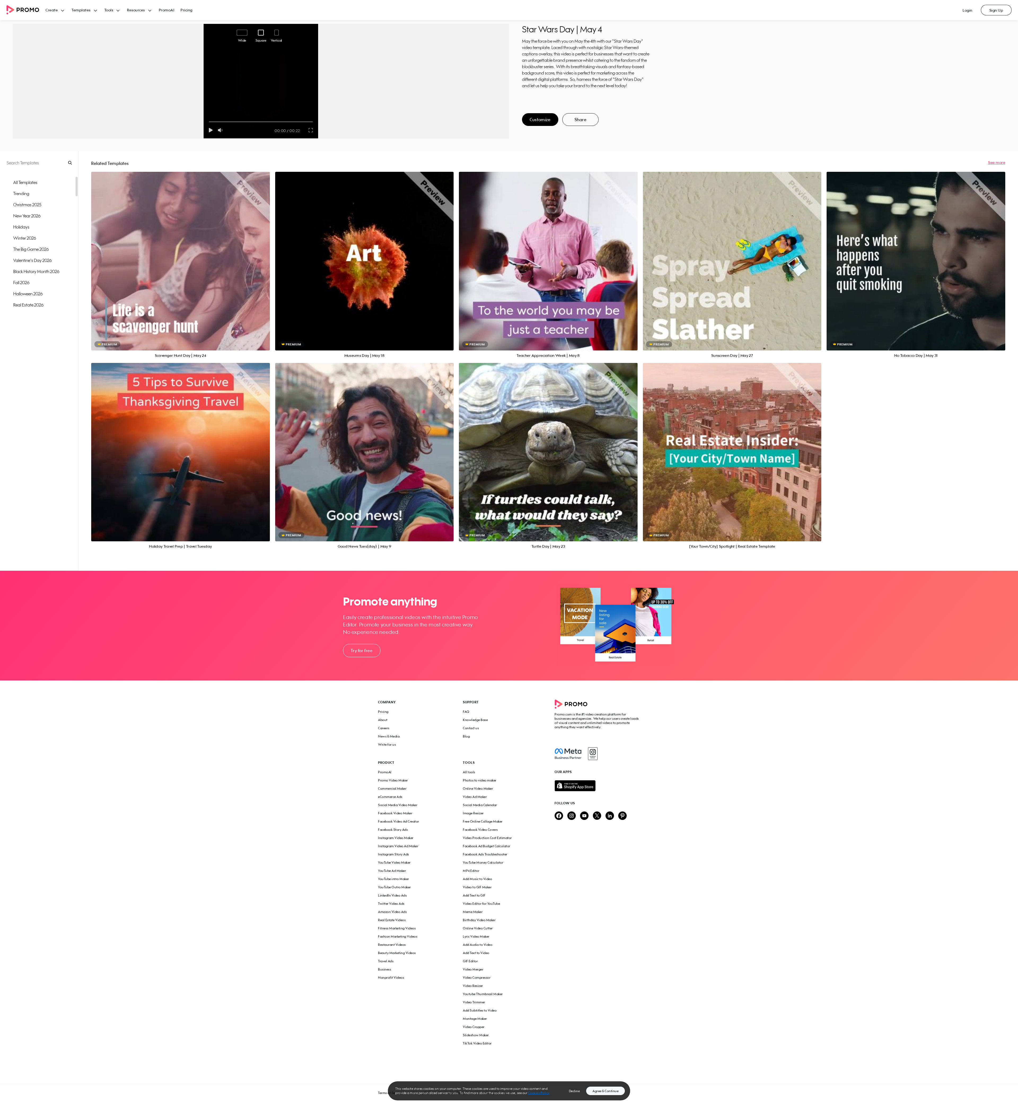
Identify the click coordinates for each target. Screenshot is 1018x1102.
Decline (574, 1091)
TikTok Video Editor (477, 1043)
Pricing (186, 10)
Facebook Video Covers (480, 830)
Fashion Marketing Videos (397, 936)
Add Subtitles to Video (480, 1010)
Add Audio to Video (477, 945)
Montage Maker (475, 1019)
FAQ (466, 712)
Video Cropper (474, 1027)
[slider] (209, 122)
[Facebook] (568, 753)
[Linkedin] (609, 816)
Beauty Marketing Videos (397, 953)
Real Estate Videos (392, 920)
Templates (81, 10)
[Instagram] (593, 753)
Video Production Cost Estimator (487, 838)
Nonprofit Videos (391, 978)
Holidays (21, 227)
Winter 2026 (24, 238)
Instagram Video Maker (396, 838)
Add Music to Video (477, 879)
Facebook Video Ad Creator (398, 821)
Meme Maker (472, 912)
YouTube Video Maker (394, 862)
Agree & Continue (605, 1091)
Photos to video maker (480, 780)
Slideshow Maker (476, 1035)
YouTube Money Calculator (483, 862)
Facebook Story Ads (393, 830)
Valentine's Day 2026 (32, 260)
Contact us (471, 728)
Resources (136, 10)
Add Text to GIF (474, 895)
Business (384, 969)
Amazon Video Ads (392, 912)
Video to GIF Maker (477, 887)
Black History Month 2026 (36, 271)
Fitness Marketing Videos (397, 928)
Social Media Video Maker (397, 805)
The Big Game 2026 (31, 249)
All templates (25, 182)
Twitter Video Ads (391, 904)
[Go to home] (26, 10)
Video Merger (473, 969)
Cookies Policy (539, 1093)
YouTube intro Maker (393, 879)
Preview (180, 255)
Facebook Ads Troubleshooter (485, 854)
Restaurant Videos (392, 945)
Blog (466, 736)
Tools (108, 10)
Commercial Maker (392, 789)
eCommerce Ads (390, 797)
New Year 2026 (27, 215)
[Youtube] (584, 816)
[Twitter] (597, 816)
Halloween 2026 (28, 293)
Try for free (361, 650)
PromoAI (166, 10)
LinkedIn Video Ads (392, 895)
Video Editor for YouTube (481, 904)
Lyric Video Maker (476, 936)
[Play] (210, 130)
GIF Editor (470, 961)
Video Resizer (473, 986)
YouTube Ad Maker (392, 871)
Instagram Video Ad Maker (398, 846)
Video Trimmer (474, 1002)
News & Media (389, 736)
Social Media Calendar (480, 805)
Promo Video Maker (393, 780)
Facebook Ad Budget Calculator (486, 846)
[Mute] (221, 130)
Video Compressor (476, 978)
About (383, 720)
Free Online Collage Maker (483, 821)
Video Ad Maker (475, 797)
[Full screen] (311, 130)
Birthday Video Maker (479, 920)
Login (967, 10)
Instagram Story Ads (393, 854)
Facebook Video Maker (395, 813)
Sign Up (996, 10)
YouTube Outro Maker (394, 887)
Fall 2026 (21, 282)
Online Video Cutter (478, 928)
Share (580, 119)
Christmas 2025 (27, 204)
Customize (540, 119)
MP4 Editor (471, 871)
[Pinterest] (622, 816)
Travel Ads (385, 961)
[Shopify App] (597, 785)
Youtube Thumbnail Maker (483, 994)
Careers (383, 728)
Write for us (387, 745)
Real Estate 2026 (28, 305)
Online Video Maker (478, 789)
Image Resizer (473, 813)
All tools (469, 772)
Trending (21, 193)
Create (52, 10)
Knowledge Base (475, 720)
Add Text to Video (476, 953)
